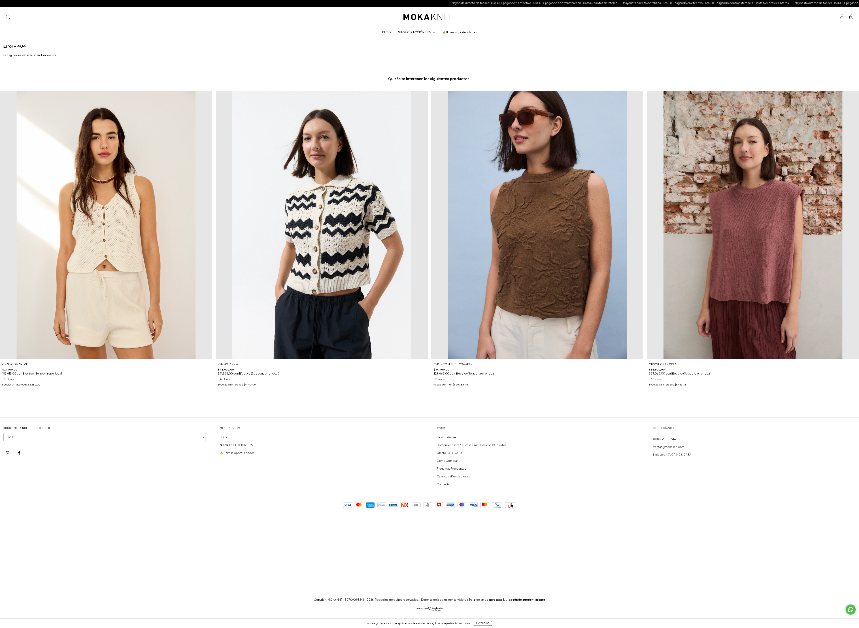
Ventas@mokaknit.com (668, 447)
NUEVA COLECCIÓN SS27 (415, 32)
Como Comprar (447, 460)
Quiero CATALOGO (449, 453)
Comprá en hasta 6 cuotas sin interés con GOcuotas (471, 445)
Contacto (443, 484)
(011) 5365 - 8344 (664, 439)
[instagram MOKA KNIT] (7, 452)
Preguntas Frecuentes (451, 468)
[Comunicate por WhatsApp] (851, 610)
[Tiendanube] (430, 610)
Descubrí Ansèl (447, 437)
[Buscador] (8, 17)
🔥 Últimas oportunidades (459, 32)
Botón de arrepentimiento (527, 599)
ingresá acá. (497, 599)
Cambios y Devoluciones (453, 476)
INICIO (386, 32)
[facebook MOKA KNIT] (19, 452)
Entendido (482, 623)
